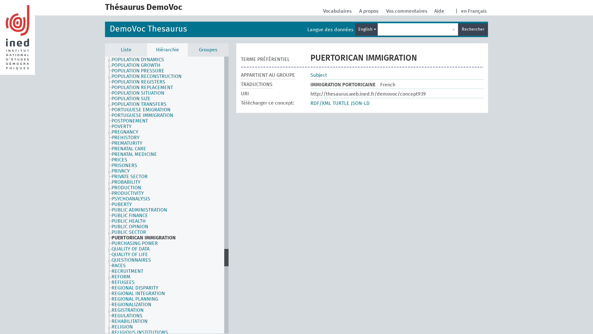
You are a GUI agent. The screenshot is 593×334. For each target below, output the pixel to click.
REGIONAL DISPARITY (134, 287)
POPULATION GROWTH (135, 65)
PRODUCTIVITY (127, 193)
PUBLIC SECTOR (128, 232)
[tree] (167, 195)
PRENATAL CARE (128, 148)
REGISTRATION (127, 310)
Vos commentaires (407, 11)
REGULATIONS (126, 315)
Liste (126, 49)
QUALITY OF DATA (130, 248)
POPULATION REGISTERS (138, 81)
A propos (369, 11)
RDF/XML (320, 103)
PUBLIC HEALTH (128, 221)
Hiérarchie (167, 49)
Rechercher (473, 29)
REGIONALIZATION (131, 304)
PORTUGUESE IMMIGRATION (142, 115)
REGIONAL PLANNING (134, 299)
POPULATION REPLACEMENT (142, 87)
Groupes (208, 49)
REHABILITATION (129, 321)
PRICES (119, 159)
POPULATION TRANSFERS (138, 104)
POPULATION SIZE (130, 98)
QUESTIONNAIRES (131, 260)
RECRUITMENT (127, 271)
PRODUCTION (126, 187)
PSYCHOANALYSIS (130, 198)
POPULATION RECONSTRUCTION (146, 76)
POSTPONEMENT (129, 120)
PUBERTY (121, 204)
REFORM (120, 276)
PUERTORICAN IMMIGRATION (143, 237)
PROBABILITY (126, 182)
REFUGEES (123, 282)
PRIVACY (120, 171)
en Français (474, 11)
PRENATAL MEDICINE (134, 154)
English (366, 29)
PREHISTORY (125, 137)
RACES (118, 265)
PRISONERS (124, 165)
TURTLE (341, 103)
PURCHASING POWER (134, 243)
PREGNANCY (124, 132)
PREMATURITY (126, 143)
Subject (318, 75)
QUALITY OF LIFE (129, 254)
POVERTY (121, 126)
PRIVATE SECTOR (129, 176)
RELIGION (122, 326)
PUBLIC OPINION (129, 226)
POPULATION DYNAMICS (137, 59)
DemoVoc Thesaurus (148, 29)
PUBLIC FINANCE (129, 215)
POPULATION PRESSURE (137, 70)
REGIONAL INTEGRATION (138, 293)
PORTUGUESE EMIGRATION (140, 109)
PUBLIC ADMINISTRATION (139, 210)
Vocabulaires (338, 11)
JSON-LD (360, 103)
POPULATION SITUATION (137, 93)
